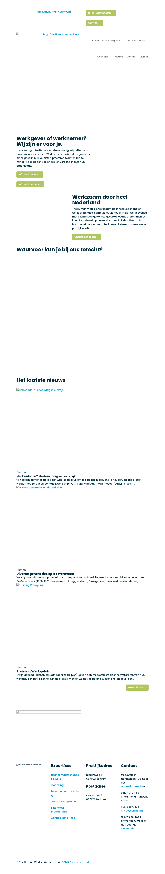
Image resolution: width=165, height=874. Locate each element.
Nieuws (119, 56)
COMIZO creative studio (76, 862)
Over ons (102, 56)
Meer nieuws (135, 687)
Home (95, 40)
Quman (93, 22)
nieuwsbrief (128, 828)
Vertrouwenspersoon (64, 801)
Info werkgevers (28, 174)
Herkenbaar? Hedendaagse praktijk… (47, 476)
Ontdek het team (85, 237)
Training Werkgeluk (32, 671)
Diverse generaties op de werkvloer (45, 574)
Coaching (57, 785)
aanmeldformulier (132, 786)
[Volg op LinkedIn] (123, 836)
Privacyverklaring (132, 810)
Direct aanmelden (99, 13)
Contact (131, 56)
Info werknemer (136, 40)
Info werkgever (111, 40)
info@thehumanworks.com (54, 11)
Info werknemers (29, 184)
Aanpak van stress (63, 818)
